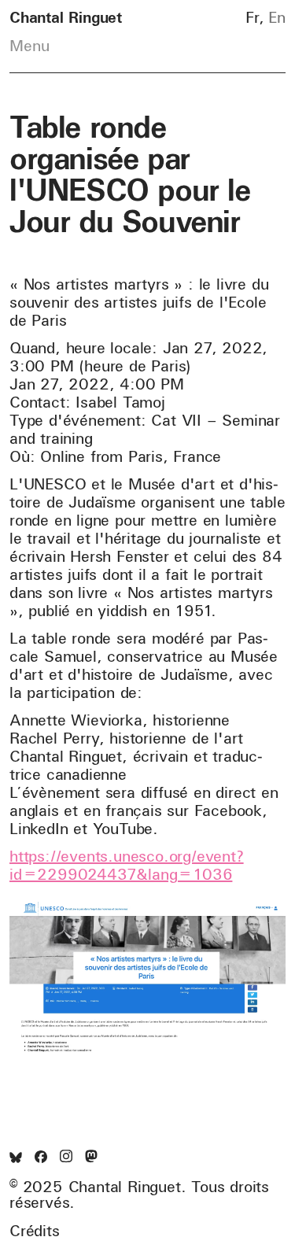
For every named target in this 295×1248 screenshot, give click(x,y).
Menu (29, 46)
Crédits (34, 1231)
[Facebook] (41, 1157)
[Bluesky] (15, 1157)
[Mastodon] (91, 1157)
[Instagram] (66, 1157)
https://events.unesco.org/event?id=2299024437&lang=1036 (126, 865)
